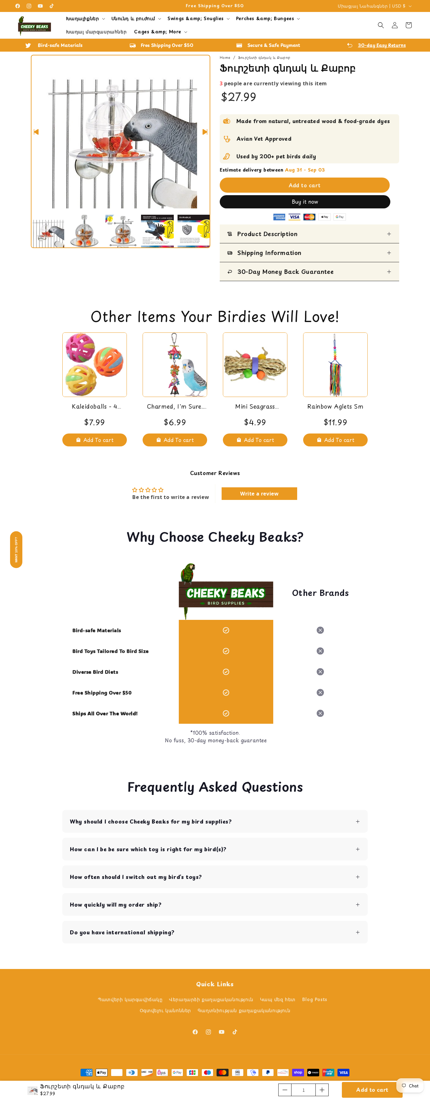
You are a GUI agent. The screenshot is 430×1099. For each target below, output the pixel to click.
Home (225, 57)
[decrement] (285, 1090)
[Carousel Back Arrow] (36, 132)
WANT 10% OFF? (16, 549)
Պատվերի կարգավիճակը (130, 999)
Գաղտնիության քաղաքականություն (244, 1010)
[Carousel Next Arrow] (205, 132)
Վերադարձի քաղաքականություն (211, 999)
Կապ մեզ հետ (278, 999)
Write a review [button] (259, 493)
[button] (85, 18)
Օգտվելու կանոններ (165, 1010)
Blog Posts (314, 999)
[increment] (322, 1090)
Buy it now (305, 201)
